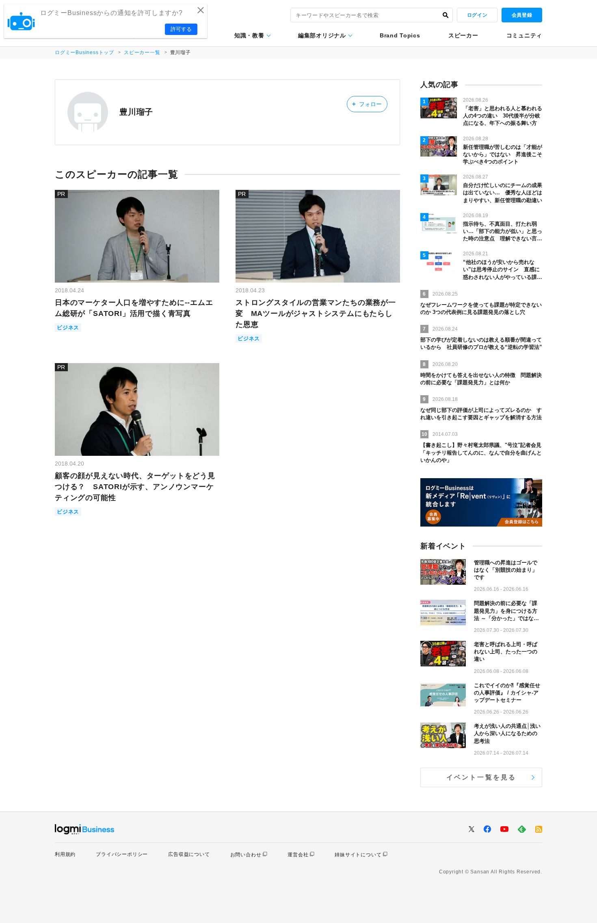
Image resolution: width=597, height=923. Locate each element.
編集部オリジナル (322, 35)
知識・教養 (249, 35)
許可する (181, 29)
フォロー (367, 103)
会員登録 (522, 15)
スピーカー (463, 35)
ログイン (477, 15)
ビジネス (68, 327)
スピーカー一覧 (142, 52)
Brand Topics (400, 35)
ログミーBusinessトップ (84, 52)
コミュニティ (524, 35)
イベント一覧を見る (481, 777)
